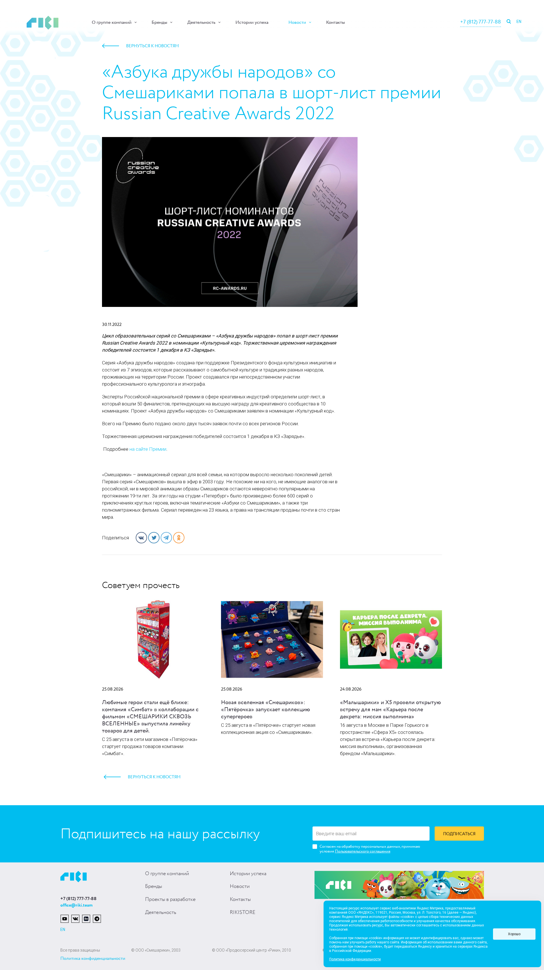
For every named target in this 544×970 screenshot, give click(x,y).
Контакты (335, 22)
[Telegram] (166, 537)
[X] (154, 537)
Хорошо (514, 934)
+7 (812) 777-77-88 (480, 22)
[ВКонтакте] (141, 537)
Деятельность (201, 22)
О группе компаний (111, 22)
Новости (297, 22)
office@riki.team (76, 905)
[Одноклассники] (178, 537)
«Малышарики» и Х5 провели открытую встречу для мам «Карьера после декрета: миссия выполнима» (390, 709)
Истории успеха (251, 22)
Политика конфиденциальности (92, 958)
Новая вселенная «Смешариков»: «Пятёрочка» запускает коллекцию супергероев (265, 709)
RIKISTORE (242, 912)
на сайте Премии (147, 449)
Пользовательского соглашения (362, 851)
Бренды (159, 22)
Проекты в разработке (170, 899)
